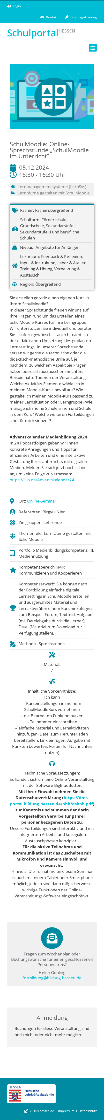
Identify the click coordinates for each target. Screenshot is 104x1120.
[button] (93, 48)
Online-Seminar (41, 501)
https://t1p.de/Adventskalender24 (42, 480)
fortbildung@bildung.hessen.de (52, 978)
